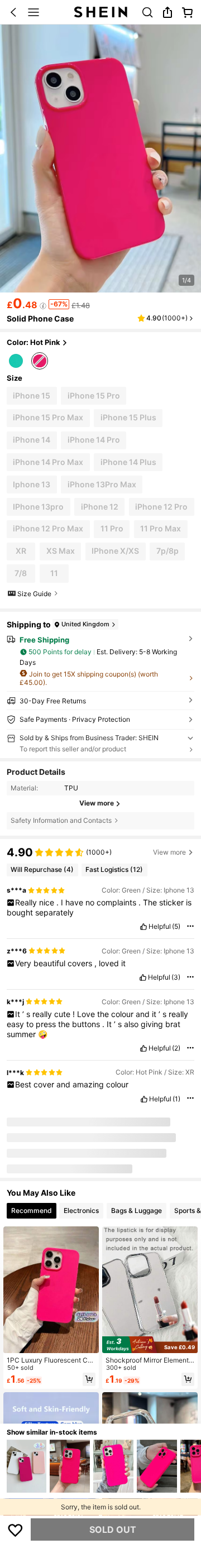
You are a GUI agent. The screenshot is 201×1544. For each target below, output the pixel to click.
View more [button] (169, 852)
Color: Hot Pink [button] (33, 342)
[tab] (31, 1208)
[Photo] (40, 1136)
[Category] (33, 12)
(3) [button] (175, 977)
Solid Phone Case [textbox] (40, 318)
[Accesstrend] (20, 1135)
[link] (147, 12)
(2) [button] (176, 1048)
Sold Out (112, 1529)
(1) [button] (176, 1099)
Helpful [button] (160, 927)
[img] (150, 1342)
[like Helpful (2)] (143, 1048)
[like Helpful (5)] (143, 927)
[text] (101, 908)
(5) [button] (176, 927)
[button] (13, 12)
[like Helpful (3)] (143, 977)
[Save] (16, 1529)
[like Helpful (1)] (144, 1099)
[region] (100, 851)
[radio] (16, 359)
